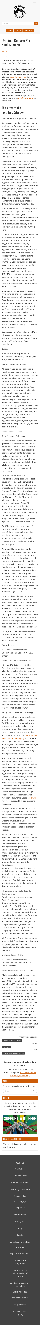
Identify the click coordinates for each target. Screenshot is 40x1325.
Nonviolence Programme (20, 1262)
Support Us (20, 1207)
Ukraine (7, 1047)
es (6, 52)
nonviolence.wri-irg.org (20, 1313)
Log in (20, 1235)
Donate (18, 30)
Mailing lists (20, 1221)
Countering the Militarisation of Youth (20, 1273)
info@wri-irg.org (25, 98)
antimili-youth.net (20, 1297)
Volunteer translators (20, 1242)
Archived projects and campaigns (20, 1285)
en (3, 52)
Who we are (20, 1168)
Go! (34, 1091)
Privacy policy (20, 1196)
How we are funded (20, 1182)
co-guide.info (20, 1304)
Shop (10, 30)
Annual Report (20, 1175)
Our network (20, 1214)
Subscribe (28, 30)
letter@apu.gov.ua (17, 77)
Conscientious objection (14, 1053)
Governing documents (20, 1189)
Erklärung (31, 798)
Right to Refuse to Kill (13, 1040)
